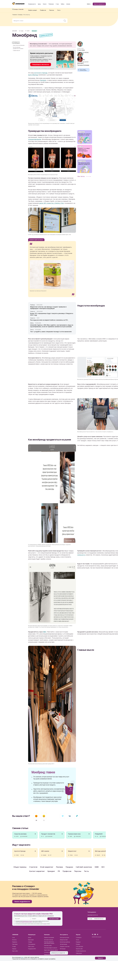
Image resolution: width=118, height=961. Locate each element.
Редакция (78, 942)
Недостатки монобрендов (18, 45)
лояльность (81, 555)
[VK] (92, 934)
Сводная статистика (64, 946)
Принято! (100, 958)
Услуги (44, 4)
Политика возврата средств (50, 947)
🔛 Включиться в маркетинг (58, 952)
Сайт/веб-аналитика (84, 867)
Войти (88, 4)
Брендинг (34, 30)
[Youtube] (95, 934)
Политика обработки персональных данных (49, 942)
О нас (13, 937)
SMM (97, 867)
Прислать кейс (79, 948)
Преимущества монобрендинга (16, 42)
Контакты (14, 939)
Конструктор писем (64, 937)
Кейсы (62, 4)
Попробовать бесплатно (40, 64)
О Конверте (78, 937)
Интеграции (62, 948)
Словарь (30, 942)
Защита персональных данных (51, 950)
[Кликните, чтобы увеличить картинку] (52, 108)
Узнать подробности (22, 901)
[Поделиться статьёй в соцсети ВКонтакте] (69, 816)
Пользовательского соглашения (27, 921)
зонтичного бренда (40, 73)
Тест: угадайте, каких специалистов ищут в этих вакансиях (51, 331)
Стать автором (79, 946)
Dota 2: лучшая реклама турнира (82, 70)
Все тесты (81, 176)
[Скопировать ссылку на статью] (77, 815)
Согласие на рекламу (49, 952)
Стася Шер (81, 59)
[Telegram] (97, 934)
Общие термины (19, 867)
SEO (44, 632)
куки (22, 957)
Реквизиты (14, 942)
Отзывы (14, 946)
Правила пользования (49, 937)
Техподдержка (31, 944)
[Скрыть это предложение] (66, 953)
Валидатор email (63, 939)
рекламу (45, 923)
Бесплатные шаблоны (65, 942)
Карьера (14, 948)
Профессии (67, 871)
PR (59, 871)
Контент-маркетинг (37, 871)
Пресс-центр (31, 946)
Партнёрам (14, 944)
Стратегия (33, 867)
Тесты (86, 871)
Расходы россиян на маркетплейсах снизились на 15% (49, 320)
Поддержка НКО (32, 948)
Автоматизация (63, 944)
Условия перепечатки (81, 951)
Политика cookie (48, 945)
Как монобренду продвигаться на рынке (18, 48)
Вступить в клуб (54, 918)
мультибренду (33, 75)
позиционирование (34, 139)
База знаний (31, 939)
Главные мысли (16, 50)
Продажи (69, 867)
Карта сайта (15, 951)
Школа (68, 4)
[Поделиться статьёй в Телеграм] (62, 816)
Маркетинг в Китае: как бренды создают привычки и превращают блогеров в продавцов (48, 307)
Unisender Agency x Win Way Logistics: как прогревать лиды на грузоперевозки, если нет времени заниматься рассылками (51, 325)
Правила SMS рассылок (49, 954)
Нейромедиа (79, 953)
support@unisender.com (92, 915)
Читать (77, 939)
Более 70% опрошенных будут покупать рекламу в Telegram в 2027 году (51, 314)
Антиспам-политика (48, 939)
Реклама (59, 867)
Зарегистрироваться (99, 4)
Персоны (77, 871)
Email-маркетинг (46, 867)
